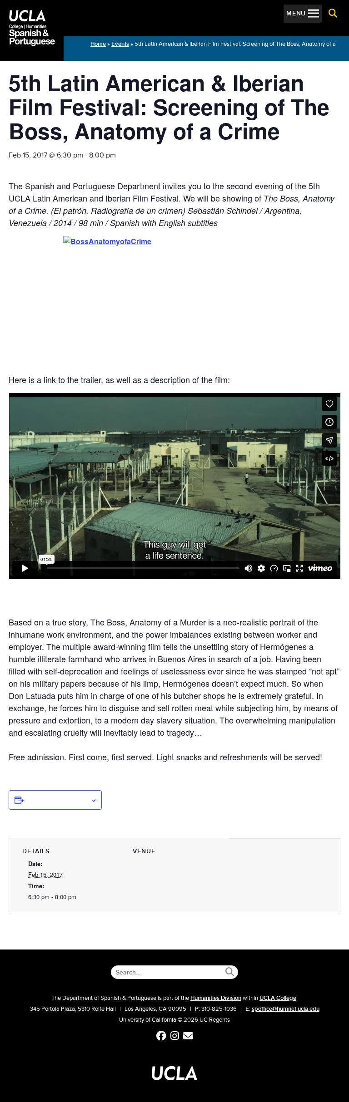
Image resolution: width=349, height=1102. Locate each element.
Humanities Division (215, 998)
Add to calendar (57, 799)
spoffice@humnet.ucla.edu (285, 1009)
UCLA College (277, 998)
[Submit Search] (229, 972)
